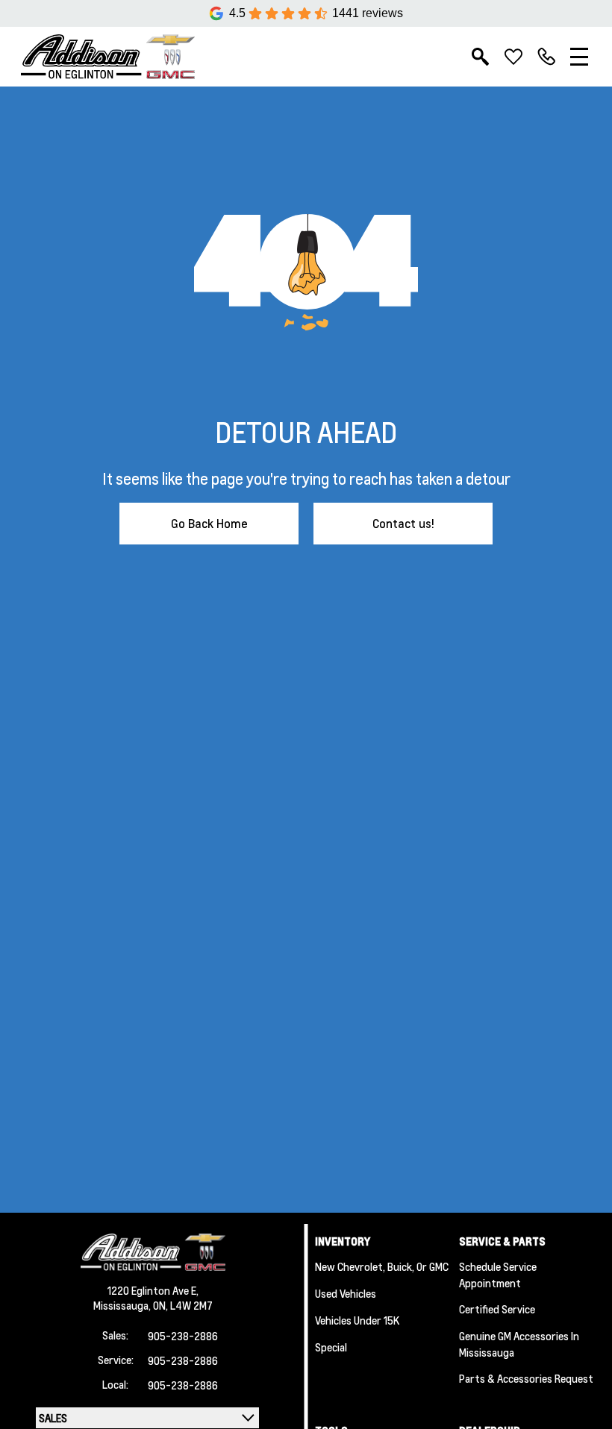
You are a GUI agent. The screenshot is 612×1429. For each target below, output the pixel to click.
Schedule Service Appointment (498, 1275)
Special (331, 1347)
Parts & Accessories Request (526, 1378)
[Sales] (546, 57)
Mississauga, (123, 1305)
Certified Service (497, 1309)
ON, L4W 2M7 (183, 1305)
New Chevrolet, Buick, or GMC (382, 1266)
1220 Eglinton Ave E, (153, 1290)
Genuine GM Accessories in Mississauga (519, 1344)
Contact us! (403, 523)
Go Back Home (209, 523)
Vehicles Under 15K (357, 1320)
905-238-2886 (183, 1335)
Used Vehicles (345, 1293)
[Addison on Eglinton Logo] (108, 56)
